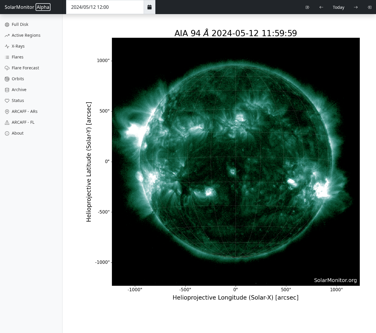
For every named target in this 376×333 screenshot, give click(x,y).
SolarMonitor (27, 7)
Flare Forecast (25, 68)
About (17, 133)
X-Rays (18, 46)
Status (17, 100)
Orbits (17, 78)
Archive (18, 89)
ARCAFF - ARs (24, 111)
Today (338, 7)
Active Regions (26, 35)
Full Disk (19, 24)
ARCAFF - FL (22, 122)
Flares (17, 57)
